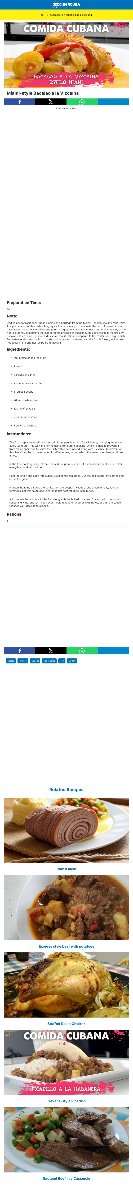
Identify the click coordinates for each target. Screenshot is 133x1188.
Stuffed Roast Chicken (66, 1024)
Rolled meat (67, 869)
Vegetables (49, 660)
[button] (19, 101)
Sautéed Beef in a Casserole (66, 1178)
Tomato (23, 660)
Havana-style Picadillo (67, 1101)
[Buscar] (129, 5)
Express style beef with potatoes (66, 946)
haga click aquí (83, 14)
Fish (62, 660)
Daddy (72, 660)
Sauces (35, 660)
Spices (10, 660)
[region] (66, 169)
